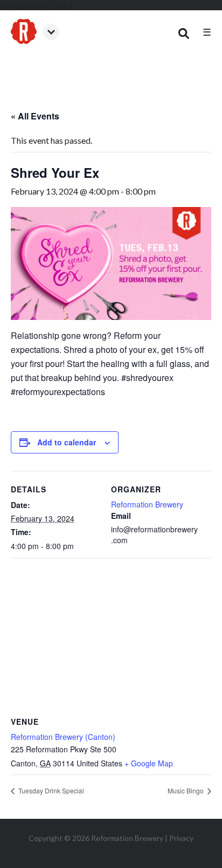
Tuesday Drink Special (50, 790)
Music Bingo (186, 790)
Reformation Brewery (147, 504)
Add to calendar (66, 442)
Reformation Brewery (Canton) (63, 736)
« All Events (35, 116)
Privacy (181, 838)
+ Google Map (148, 763)
